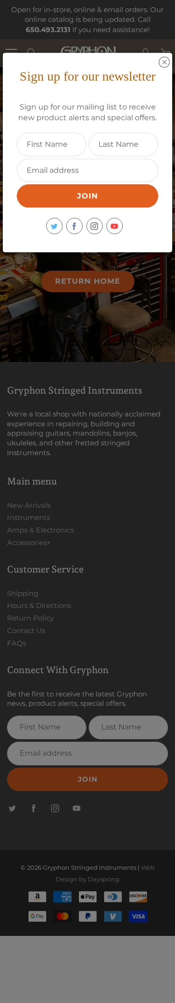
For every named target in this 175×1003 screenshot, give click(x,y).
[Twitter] (54, 226)
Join (87, 195)
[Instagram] (94, 226)
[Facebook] (74, 226)
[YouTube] (114, 226)
